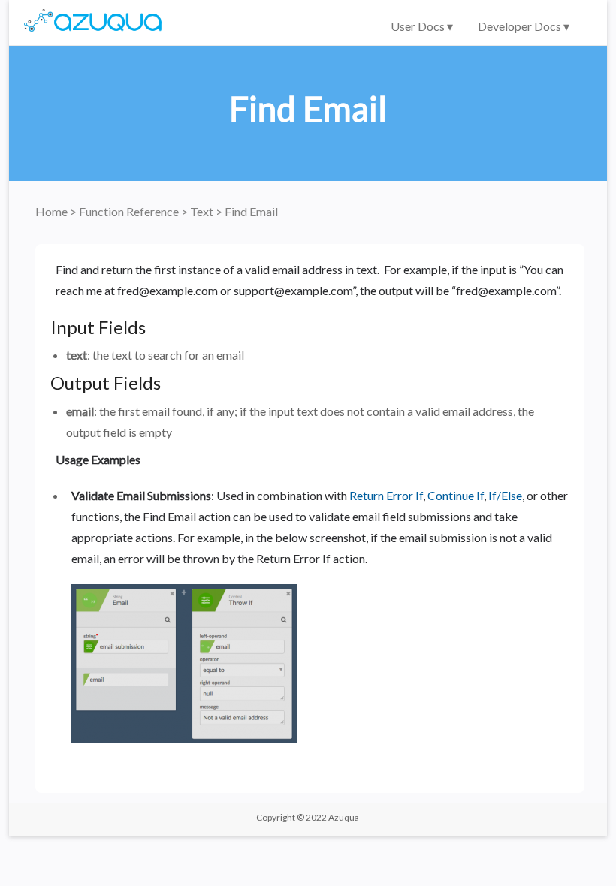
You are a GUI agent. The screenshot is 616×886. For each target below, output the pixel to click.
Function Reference (130, 211)
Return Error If (386, 495)
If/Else (505, 495)
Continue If (455, 495)
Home (52, 211)
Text (203, 211)
